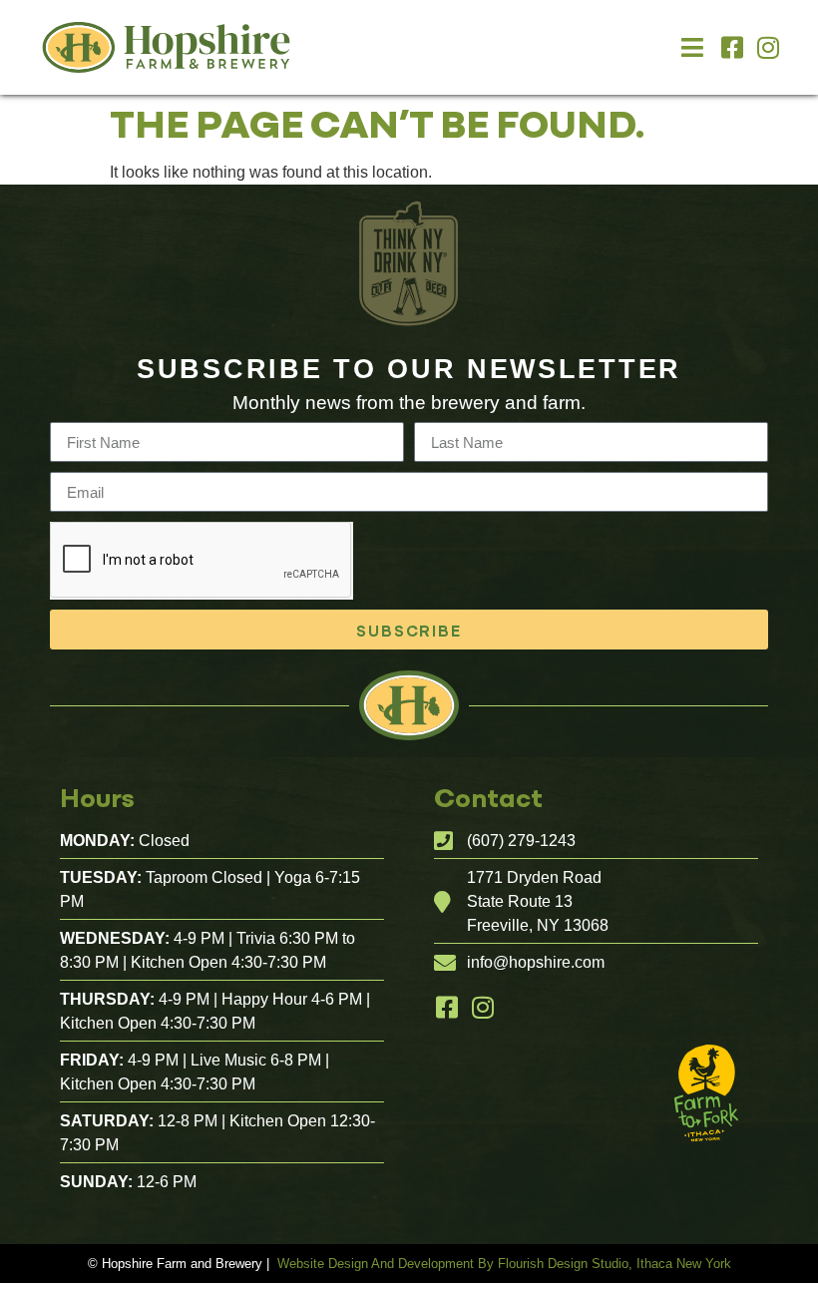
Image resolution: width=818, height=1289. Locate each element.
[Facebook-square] (731, 47)
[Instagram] (767, 47)
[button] (692, 48)
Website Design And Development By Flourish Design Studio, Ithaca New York (504, 1263)
